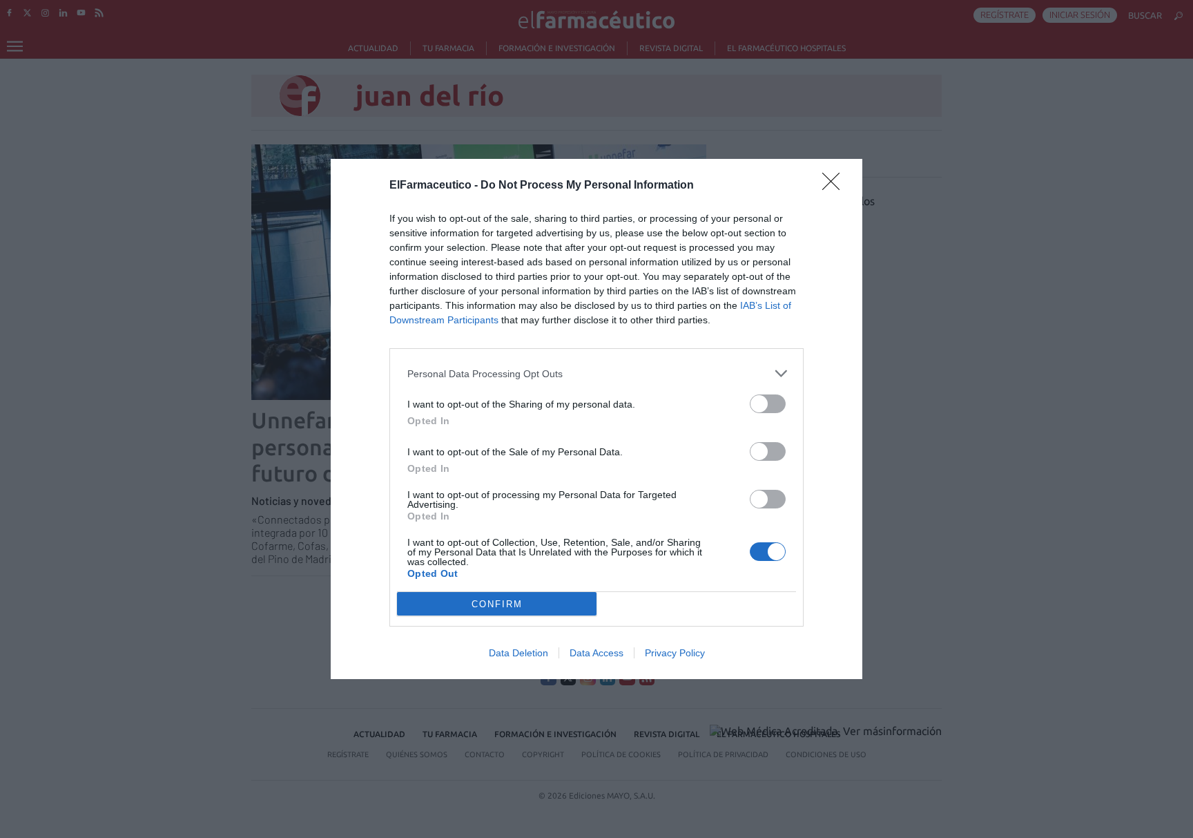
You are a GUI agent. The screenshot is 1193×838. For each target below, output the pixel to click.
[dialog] (596, 419)
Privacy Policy (675, 652)
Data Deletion (518, 652)
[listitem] (596, 373)
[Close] (835, 186)
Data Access (596, 652)
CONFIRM (497, 604)
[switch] (768, 403)
